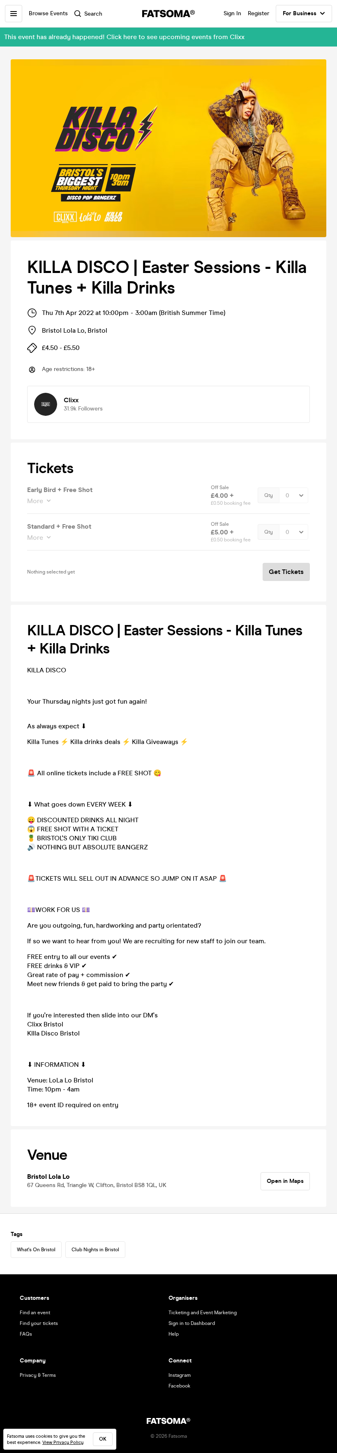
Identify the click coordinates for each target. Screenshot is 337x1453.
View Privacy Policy (62, 1442)
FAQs (26, 1334)
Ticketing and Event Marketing (202, 1312)
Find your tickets (39, 1323)
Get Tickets (286, 572)
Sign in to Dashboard (191, 1323)
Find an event (35, 1312)
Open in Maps (285, 1181)
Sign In (232, 13)
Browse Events (48, 13)
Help (173, 1334)
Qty (268, 495)
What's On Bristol (36, 1249)
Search (93, 13)
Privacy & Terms (38, 1375)
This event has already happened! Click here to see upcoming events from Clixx (124, 37)
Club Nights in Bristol (95, 1249)
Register (258, 13)
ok (102, 1439)
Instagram (179, 1375)
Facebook (179, 1386)
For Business (299, 13)
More (35, 501)
